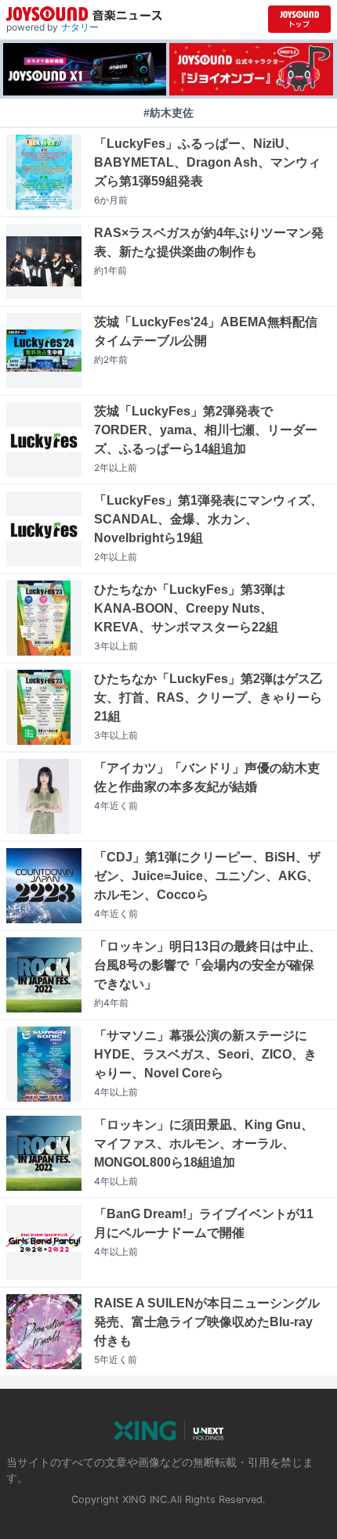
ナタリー (80, 27)
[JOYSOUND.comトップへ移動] (299, 19)
